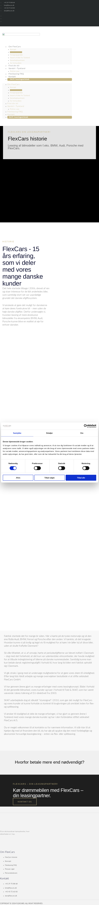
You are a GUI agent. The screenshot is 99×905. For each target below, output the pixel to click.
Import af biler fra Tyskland (20, 58)
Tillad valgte (49, 478)
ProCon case (14, 109)
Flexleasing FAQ (15, 112)
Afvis (18, 478)
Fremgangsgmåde (16, 55)
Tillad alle (81, 478)
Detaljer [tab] (49, 433)
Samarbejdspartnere (17, 60)
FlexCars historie (16, 52)
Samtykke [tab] (17, 433)
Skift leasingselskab (19, 79)
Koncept (13, 49)
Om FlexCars (15, 47)
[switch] (37, 468)
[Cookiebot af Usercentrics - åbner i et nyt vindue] (85, 426)
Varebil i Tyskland (17, 68)
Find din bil (12, 103)
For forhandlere (15, 101)
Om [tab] (81, 433)
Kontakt (11, 114)
